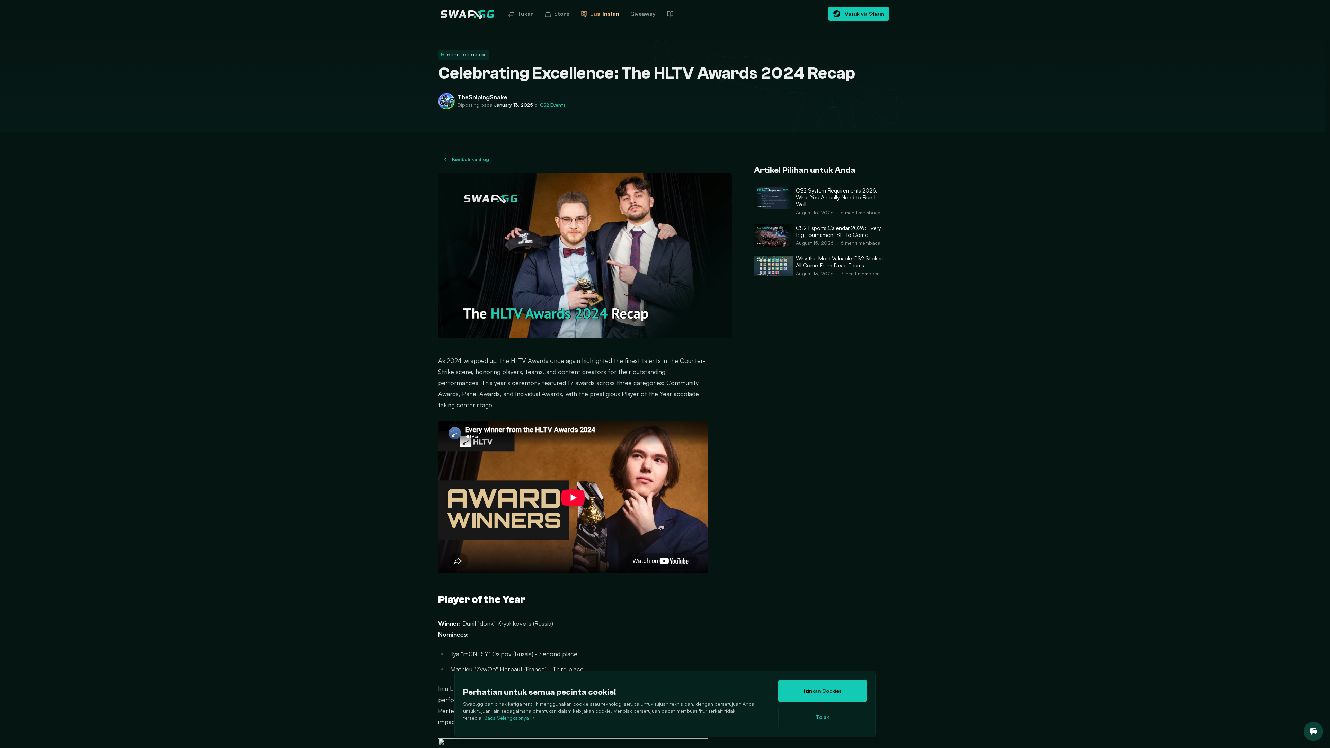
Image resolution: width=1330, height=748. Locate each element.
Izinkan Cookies (822, 691)
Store (561, 14)
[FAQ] (670, 14)
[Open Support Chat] (1313, 731)
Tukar (525, 14)
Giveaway (643, 14)
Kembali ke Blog (470, 159)
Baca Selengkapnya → (509, 718)
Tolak (822, 717)
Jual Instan (604, 14)
